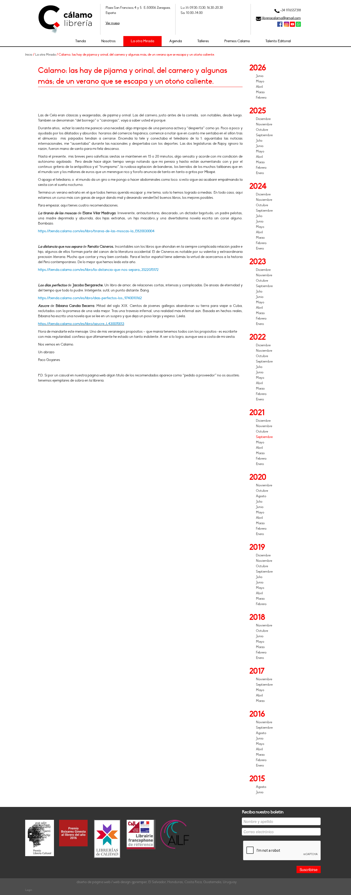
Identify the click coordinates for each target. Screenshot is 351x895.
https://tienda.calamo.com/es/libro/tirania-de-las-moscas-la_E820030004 (96, 231)
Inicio (28, 54)
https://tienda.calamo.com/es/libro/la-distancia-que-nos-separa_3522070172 (98, 270)
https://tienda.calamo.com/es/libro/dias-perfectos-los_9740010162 (90, 298)
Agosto (261, 496)
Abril (259, 87)
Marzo (260, 92)
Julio (259, 141)
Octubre (262, 130)
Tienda (80, 41)
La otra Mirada (142, 41)
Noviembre (264, 124)
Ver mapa (112, 23)
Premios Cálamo (237, 41)
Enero (260, 173)
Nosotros (108, 41)
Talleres (203, 41)
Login (28, 890)
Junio (259, 76)
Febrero (261, 98)
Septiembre (264, 135)
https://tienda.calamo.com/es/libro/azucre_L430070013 (81, 324)
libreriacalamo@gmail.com (281, 18)
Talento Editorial (278, 41)
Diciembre (263, 119)
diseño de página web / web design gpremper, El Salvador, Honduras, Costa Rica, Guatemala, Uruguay (157, 882)
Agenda (175, 41)
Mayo (260, 81)
